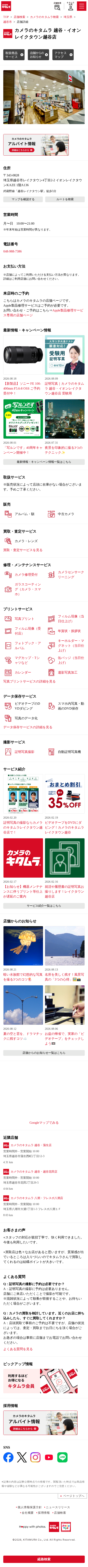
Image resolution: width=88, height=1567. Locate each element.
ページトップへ (74, 1495)
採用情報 (44, 1512)
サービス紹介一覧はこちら (44, 905)
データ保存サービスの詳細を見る (27, 727)
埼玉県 (68, 17)
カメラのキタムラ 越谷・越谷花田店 (34, 1171)
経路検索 (44, 1559)
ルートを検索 (65, 199)
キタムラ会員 (70, 3)
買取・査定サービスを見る (23, 550)
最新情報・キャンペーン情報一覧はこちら (44, 461)
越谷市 (7, 21)
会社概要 (28, 1512)
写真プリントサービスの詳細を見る (29, 681)
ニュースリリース (58, 1507)
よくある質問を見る (18, 1349)
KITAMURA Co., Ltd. (36, 1539)
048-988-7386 (12, 251)
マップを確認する (23, 199)
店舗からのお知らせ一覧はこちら (44, 1052)
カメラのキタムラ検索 (44, 17)
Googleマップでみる (44, 1122)
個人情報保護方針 (30, 1507)
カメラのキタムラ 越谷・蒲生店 (31, 1145)
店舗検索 (57, 3)
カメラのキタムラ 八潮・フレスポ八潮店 (37, 1198)
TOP (6, 17)
